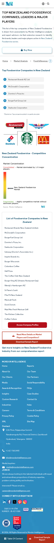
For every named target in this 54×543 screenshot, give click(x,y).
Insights (5, 394)
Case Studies (33, 394)
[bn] (27, 50)
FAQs (29, 388)
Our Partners (32, 377)
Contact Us (32, 399)
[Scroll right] (50, 61)
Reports (30, 366)
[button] (27, 338)
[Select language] (43, 3)
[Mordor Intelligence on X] (14, 502)
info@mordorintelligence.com (18, 457)
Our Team (31, 371)
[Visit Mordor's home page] (9, 4)
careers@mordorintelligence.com (16, 490)
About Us (6, 371)
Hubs (29, 405)
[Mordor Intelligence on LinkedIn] (4, 502)
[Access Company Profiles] (27, 325)
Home (4, 366)
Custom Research (10, 399)
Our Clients (7, 377)
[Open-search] (48, 4)
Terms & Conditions (36, 410)
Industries (6, 405)
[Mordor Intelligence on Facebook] (9, 502)
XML (4, 421)
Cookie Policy (33, 416)
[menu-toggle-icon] (3, 4)
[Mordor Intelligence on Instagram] (25, 502)
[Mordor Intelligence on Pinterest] (20, 502)
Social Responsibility (36, 382)
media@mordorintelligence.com (20, 467)
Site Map (31, 421)
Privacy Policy (8, 416)
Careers (5, 410)
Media (5, 382)
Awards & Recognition (12, 388)
